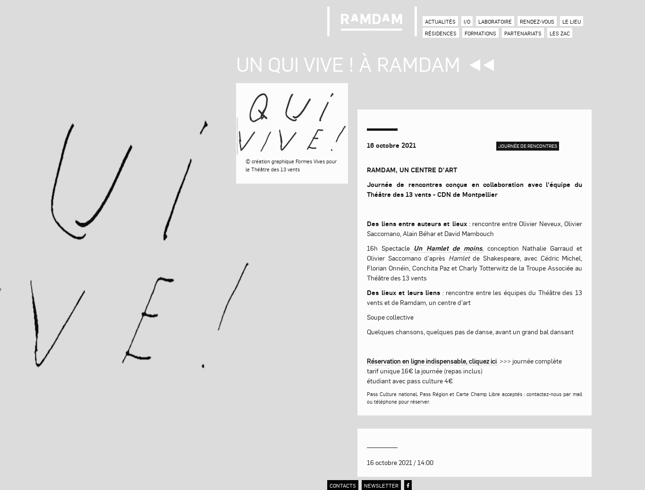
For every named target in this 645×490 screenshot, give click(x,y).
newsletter (381, 485)
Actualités (440, 21)
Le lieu (571, 21)
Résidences (441, 33)
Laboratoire (495, 21)
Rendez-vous (537, 21)
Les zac (560, 33)
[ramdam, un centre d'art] (372, 21)
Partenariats (523, 33)
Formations (480, 33)
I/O (467, 21)
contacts (343, 485)
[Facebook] (408, 485)
